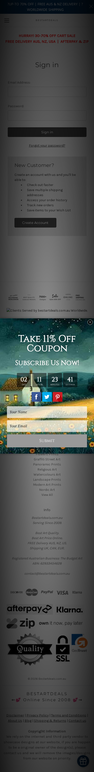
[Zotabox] (91, 449)
